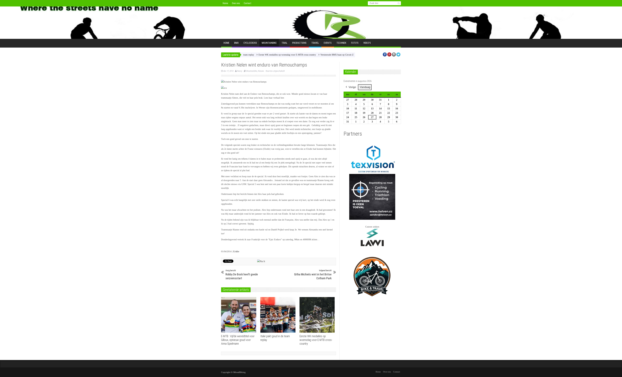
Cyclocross (250, 42)
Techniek (341, 42)
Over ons (236, 3)
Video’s (367, 42)
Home (225, 3)
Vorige (352, 87)
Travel (315, 42)
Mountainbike (269, 42)
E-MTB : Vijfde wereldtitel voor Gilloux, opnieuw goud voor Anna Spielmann (237, 339)
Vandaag (365, 87)
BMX (236, 42)
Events (328, 42)
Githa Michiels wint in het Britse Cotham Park (313, 274)
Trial (284, 42)
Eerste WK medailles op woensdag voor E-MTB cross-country (270, 55)
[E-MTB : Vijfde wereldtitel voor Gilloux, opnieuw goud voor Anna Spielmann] (239, 315)
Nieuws (261, 71)
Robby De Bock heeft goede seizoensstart (241, 274)
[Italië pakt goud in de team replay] (278, 315)
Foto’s (354, 42)
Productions (299, 42)
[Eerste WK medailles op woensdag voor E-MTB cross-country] (317, 315)
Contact (247, 3)
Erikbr (236, 251)
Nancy (239, 71)
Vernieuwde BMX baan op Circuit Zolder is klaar (325, 55)
